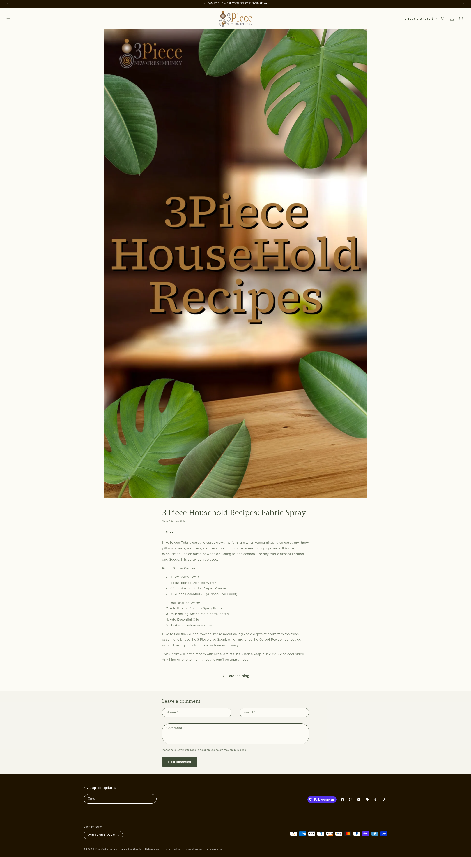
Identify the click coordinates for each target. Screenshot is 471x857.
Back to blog (238, 676)
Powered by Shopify (130, 849)
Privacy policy (172, 849)
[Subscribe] (152, 799)
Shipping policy (215, 849)
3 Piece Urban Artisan (105, 849)
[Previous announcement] (7, 4)
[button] (8, 18)
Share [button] (169, 532)
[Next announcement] (463, 4)
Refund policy (153, 849)
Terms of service (193, 849)
